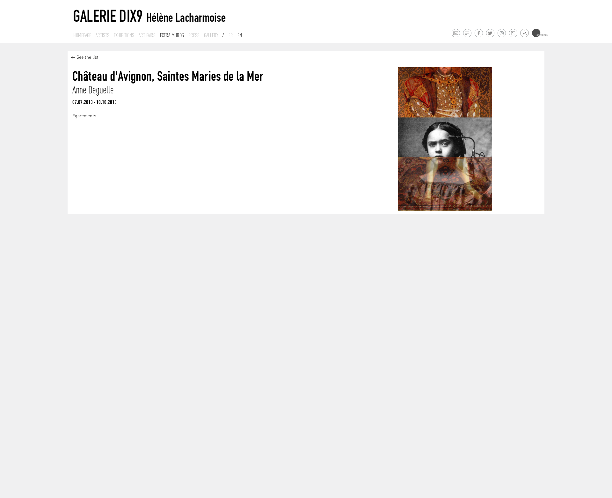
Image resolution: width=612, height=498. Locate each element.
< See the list (84, 57)
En (239, 35)
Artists (102, 35)
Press (194, 35)
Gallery (211, 35)
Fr (231, 35)
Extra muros (172, 35)
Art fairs (147, 35)
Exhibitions (124, 35)
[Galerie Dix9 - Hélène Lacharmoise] (149, 16)
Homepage (82, 35)
